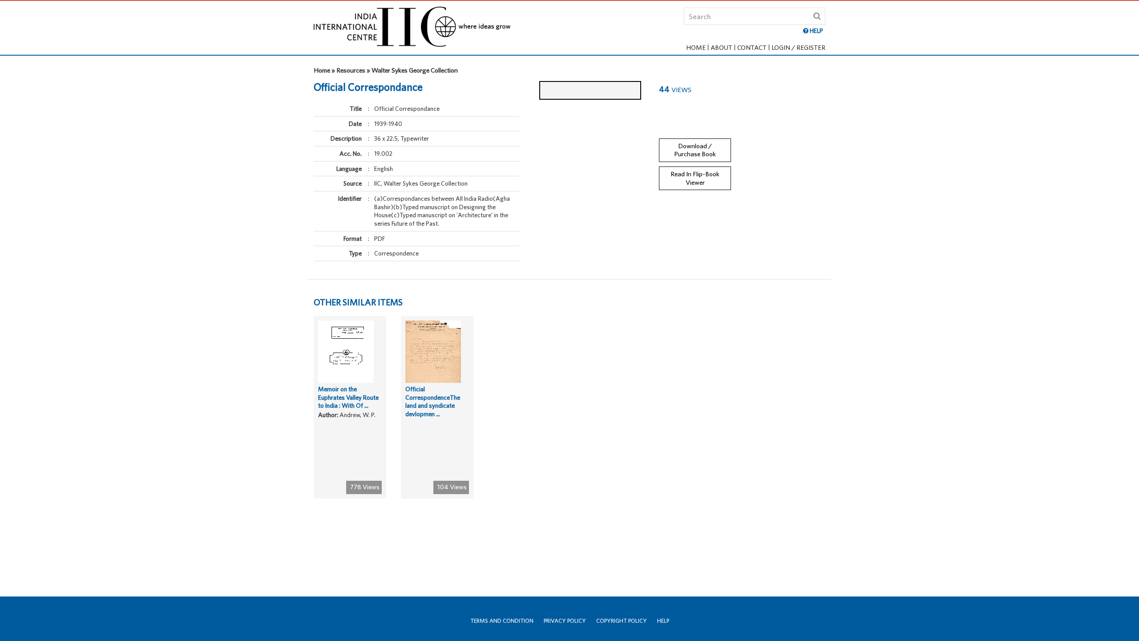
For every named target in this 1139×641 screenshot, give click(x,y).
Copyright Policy (621, 620)
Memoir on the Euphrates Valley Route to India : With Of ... (348, 397)
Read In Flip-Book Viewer (694, 178)
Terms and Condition (501, 620)
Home (696, 47)
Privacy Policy (565, 620)
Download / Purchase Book (695, 150)
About (721, 47)
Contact (752, 47)
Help (663, 620)
